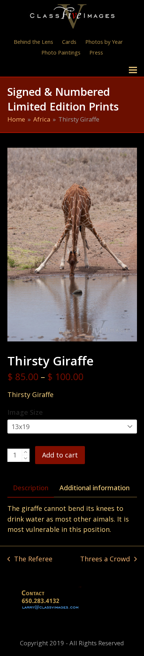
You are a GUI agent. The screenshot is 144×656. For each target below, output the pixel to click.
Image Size (25, 412)
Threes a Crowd (105, 559)
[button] (133, 70)
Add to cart (60, 454)
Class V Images (39, 70)
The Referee (29, 559)
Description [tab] (30, 487)
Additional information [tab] (94, 487)
